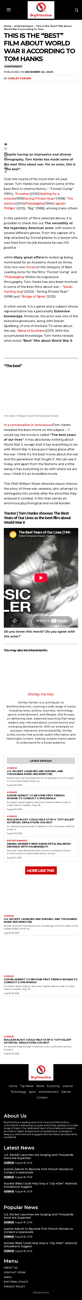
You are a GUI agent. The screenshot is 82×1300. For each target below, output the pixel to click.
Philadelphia (34, 203)
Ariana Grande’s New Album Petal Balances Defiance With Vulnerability (39, 845)
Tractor (10, 513)
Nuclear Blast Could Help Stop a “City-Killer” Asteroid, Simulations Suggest (41, 821)
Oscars (31, 267)
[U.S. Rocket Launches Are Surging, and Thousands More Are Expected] (41, 894)
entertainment (23, 26)
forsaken (22, 194)
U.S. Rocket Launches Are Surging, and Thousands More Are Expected (35, 772)
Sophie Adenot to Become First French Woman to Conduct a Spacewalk (35, 797)
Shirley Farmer (19, 78)
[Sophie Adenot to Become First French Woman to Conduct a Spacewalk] (41, 954)
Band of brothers (31, 331)
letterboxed (44, 425)
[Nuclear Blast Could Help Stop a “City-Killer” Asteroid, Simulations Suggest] (41, 1015)
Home (7, 26)
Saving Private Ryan (39, 198)
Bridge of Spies (33, 296)
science (12, 768)
